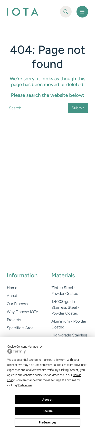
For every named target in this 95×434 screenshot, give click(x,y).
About (12, 295)
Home (12, 287)
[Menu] (82, 12)
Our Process (17, 303)
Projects (14, 319)
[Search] (66, 12)
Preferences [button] (25, 385)
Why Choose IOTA (22, 311)
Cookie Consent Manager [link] (23, 346)
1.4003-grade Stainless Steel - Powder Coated (65, 307)
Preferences (48, 422)
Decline (47, 411)
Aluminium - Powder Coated (68, 324)
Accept (47, 399)
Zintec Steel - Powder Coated (64, 290)
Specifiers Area (20, 328)
